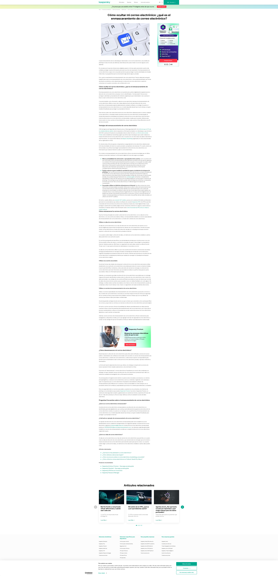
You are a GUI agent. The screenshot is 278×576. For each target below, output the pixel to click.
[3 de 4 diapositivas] (140, 525)
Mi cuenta (172, 2)
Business (129, 2)
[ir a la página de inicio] (104, 2)
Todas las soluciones (103, 555)
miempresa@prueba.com (117, 425)
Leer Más (103, 520)
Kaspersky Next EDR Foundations (147, 543)
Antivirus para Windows (124, 548)
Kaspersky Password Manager (110, 472)
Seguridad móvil (123, 546)
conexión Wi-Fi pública (120, 200)
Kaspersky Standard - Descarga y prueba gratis (115, 468)
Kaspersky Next (165, 541)
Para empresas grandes (168, 537)
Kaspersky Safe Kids (103, 548)
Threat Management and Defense (168, 546)
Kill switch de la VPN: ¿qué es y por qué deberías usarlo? (138, 508)
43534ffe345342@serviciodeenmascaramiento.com (117, 427)
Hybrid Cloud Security (166, 553)
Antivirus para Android (124, 541)
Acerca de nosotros (145, 2)
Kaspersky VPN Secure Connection (112, 470)
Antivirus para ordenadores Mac (126, 543)
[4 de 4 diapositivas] (141, 525)
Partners (136, 2)
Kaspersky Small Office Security (147, 541)
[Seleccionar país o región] (160, 2)
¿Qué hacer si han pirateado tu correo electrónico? (116, 452)
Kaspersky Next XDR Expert (167, 548)
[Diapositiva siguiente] (182, 507)
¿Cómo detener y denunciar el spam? (112, 455)
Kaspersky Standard (103, 541)
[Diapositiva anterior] (96, 507)
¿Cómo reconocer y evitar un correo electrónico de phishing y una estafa (123, 457)
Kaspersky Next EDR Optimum (147, 546)
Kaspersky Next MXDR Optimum (147, 550)
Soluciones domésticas (105, 537)
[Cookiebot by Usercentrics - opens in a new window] (88, 573)
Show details (101, 573)
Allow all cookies (186, 564)
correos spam (131, 177)
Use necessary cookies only (187, 572)
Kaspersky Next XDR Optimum (147, 548)
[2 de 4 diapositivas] (138, 525)
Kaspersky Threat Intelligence (167, 550)
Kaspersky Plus (102, 543)
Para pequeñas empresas (147, 537)
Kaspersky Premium (125, 391)
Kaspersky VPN (136, 202)
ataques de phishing (127, 138)
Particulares (121, 2)
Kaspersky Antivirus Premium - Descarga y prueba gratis (118, 466)
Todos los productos (145, 553)
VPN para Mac (123, 557)
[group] (111, 506)
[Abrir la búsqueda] (162, 2)
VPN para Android (123, 553)
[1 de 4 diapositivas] (136, 525)
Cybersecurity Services (166, 543)
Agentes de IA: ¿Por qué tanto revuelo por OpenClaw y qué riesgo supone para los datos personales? (166, 509)
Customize (185, 568)
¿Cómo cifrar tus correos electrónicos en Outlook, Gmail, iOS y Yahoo (122, 459)
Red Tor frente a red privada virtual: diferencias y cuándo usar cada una (111, 508)
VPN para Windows (124, 550)
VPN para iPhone (123, 555)
